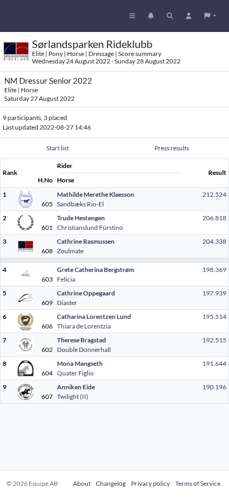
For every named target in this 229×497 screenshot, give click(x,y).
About (82, 483)
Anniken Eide (76, 387)
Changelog (111, 483)
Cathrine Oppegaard (86, 293)
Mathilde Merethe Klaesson (95, 194)
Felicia (66, 279)
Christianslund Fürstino (90, 227)
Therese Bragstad (81, 340)
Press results (171, 148)
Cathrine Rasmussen (85, 241)
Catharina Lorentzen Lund (94, 316)
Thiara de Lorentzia (84, 326)
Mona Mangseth (80, 363)
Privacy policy (150, 483)
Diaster (67, 303)
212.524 (214, 194)
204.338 (214, 241)
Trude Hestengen (81, 218)
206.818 (214, 218)
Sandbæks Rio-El (80, 204)
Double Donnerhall (84, 350)
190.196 (214, 387)
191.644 (214, 363)
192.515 (214, 340)
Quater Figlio (75, 373)
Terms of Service (197, 483)
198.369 (214, 270)
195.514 (214, 316)
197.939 (214, 293)
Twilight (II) (72, 396)
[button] (210, 16)
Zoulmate (70, 251)
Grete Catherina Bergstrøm (95, 270)
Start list (57, 148)
